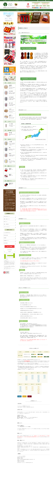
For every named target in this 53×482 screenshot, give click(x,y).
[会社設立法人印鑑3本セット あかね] (9, 34)
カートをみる (48, 0)
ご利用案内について (9, 213)
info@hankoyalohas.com (29, 462)
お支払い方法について (7, 216)
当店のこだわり (9, 229)
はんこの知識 (9, 246)
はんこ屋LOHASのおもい (24, 32)
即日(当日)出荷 (6, 235)
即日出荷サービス (23, 109)
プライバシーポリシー (7, 226)
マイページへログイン (41, 0)
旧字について (5, 221)
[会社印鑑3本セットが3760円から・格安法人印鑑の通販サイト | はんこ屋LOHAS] (8, 5)
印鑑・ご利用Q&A (6, 224)
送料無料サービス (23, 187)
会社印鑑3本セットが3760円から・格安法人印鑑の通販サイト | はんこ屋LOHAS (14, 0)
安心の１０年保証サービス (24, 287)
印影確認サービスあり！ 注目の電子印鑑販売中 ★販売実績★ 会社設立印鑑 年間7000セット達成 (10, 7)
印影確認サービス (23, 218)
